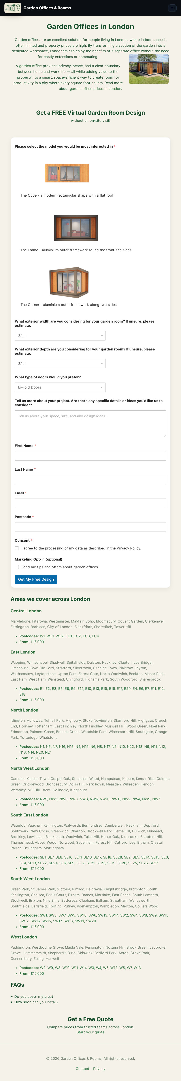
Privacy (99, 1068)
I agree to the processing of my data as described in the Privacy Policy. (81, 548)
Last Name (25, 469)
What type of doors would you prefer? (48, 377)
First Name (25, 446)
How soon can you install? (36, 1002)
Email (21, 493)
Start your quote (90, 1032)
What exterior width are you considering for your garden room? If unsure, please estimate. (85, 323)
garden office (30, 66)
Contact (82, 1068)
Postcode (24, 517)
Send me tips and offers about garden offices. (60, 567)
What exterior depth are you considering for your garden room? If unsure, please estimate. (85, 351)
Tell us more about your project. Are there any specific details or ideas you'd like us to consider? (89, 403)
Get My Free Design (36, 579)
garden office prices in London (95, 88)
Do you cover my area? (33, 996)
